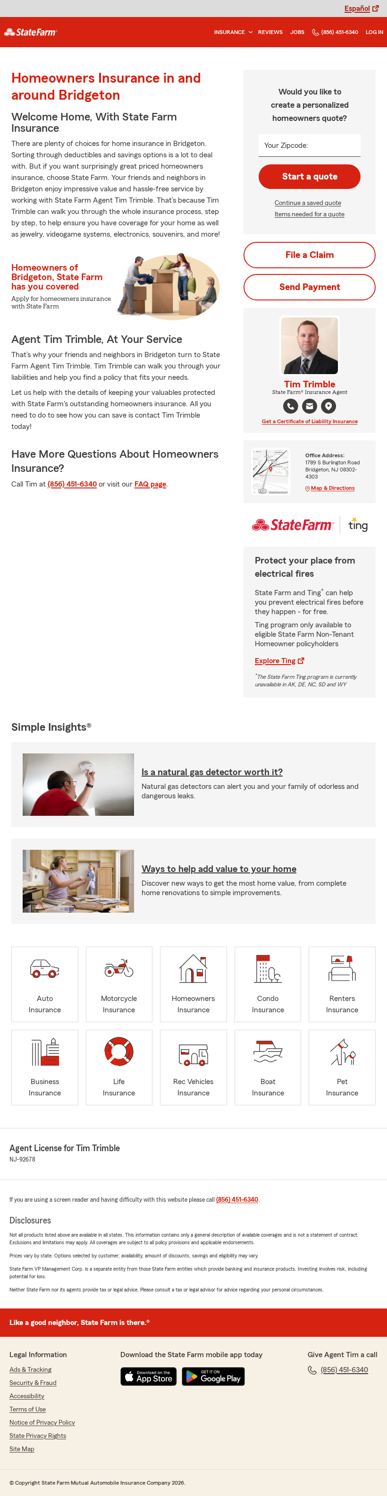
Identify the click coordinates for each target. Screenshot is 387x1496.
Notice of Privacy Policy (42, 1422)
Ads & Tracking (30, 1370)
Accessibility (26, 1396)
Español (357, 8)
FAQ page (150, 484)
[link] (30, 32)
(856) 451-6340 (339, 32)
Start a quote (309, 176)
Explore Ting (275, 661)
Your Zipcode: (286, 145)
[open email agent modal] (309, 407)
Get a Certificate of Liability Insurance (310, 421)
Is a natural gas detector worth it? (212, 772)
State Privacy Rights (37, 1436)
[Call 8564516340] (290, 406)
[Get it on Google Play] (213, 1376)
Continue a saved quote (308, 203)
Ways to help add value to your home (219, 869)
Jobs (297, 32)
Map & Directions (333, 488)
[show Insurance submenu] (248, 32)
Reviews (270, 32)
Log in (374, 32)
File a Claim (310, 255)
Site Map (21, 1449)
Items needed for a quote (310, 214)
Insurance (229, 32)
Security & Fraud (33, 1383)
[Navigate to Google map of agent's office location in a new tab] (328, 406)
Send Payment (309, 287)
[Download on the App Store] (148, 1376)
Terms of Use (27, 1409)
